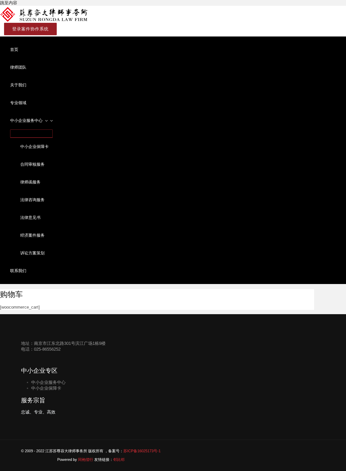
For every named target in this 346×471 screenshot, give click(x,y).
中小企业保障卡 (46, 388)
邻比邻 (119, 459)
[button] (28, 29)
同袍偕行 (85, 459)
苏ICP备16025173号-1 (142, 451)
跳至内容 (8, 3)
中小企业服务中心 (48, 382)
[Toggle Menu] (31, 133)
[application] (45, 120)
